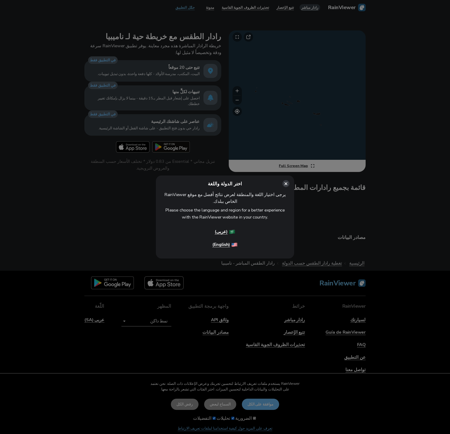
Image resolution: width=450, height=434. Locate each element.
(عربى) (221, 232)
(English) (221, 244)
